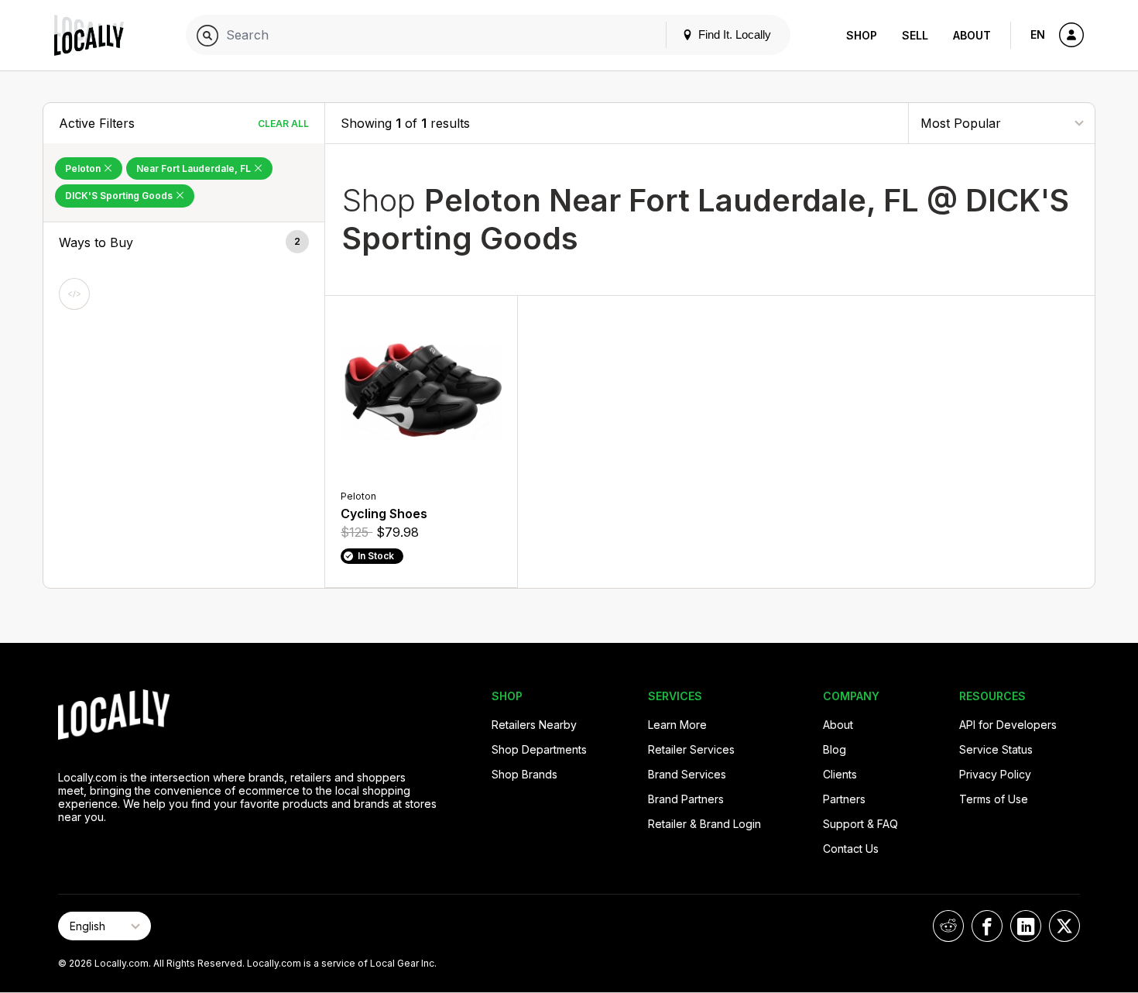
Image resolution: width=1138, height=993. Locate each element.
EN (1037, 34)
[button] (183, 242)
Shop (861, 35)
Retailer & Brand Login (704, 823)
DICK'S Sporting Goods (120, 195)
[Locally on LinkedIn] (1025, 926)
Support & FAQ (860, 823)
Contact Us (851, 848)
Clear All (283, 123)
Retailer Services (691, 749)
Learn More (677, 724)
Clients (840, 774)
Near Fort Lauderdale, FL (194, 168)
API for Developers (1008, 724)
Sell (915, 35)
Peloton (84, 168)
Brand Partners (686, 799)
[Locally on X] (1064, 926)
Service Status (996, 749)
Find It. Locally (733, 34)
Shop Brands (524, 774)
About (972, 35)
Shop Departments (539, 749)
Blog (834, 749)
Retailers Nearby (534, 724)
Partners (844, 799)
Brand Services (687, 774)
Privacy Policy (995, 774)
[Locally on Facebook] (987, 926)
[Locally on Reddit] (948, 926)
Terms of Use (993, 799)
